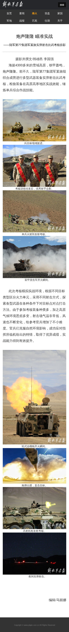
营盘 (47, 13)
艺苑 (34, 20)
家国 (60, 13)
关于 (60, 20)
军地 (9, 20)
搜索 (62, 4)
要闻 (21, 13)
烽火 (34, 13)
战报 (21, 20)
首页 (9, 13)
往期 (47, 20)
